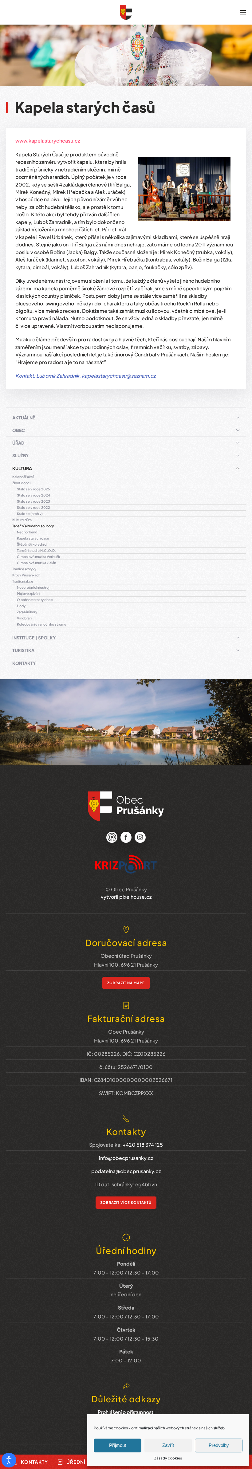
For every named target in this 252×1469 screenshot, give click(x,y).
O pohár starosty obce (35, 600)
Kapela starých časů (33, 538)
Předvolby (219, 1445)
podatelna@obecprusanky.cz (126, 1171)
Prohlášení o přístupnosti (126, 1412)
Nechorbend (27, 532)
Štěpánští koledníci (32, 544)
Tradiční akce (22, 581)
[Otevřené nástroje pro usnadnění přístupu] (9, 1460)
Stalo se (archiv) (30, 514)
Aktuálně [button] (23, 417)
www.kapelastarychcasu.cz (47, 140)
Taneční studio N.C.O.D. (36, 550)
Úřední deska (85, 1462)
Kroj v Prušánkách (26, 575)
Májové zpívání (28, 593)
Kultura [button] (22, 468)
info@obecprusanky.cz (126, 1158)
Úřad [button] (18, 443)
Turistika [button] (23, 650)
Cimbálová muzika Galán (36, 563)
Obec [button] (18, 430)
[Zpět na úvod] (126, 12)
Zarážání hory (27, 612)
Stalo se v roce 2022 (33, 507)
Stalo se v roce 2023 (33, 501)
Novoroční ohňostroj (33, 587)
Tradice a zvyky (24, 569)
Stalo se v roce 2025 (33, 489)
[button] (243, 12)
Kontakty (24, 663)
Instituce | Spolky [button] (34, 637)
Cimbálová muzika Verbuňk (38, 557)
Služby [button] (20, 455)
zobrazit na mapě (126, 983)
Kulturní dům (22, 520)
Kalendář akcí (22, 477)
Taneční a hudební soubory (33, 526)
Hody (21, 606)
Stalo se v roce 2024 (33, 495)
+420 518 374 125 (143, 1144)
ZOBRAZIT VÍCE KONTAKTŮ (126, 1202)
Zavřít (168, 1445)
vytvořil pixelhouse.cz (126, 897)
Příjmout (117, 1445)
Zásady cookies (168, 1458)
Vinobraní (24, 618)
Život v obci (21, 483)
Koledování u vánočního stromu (41, 624)
